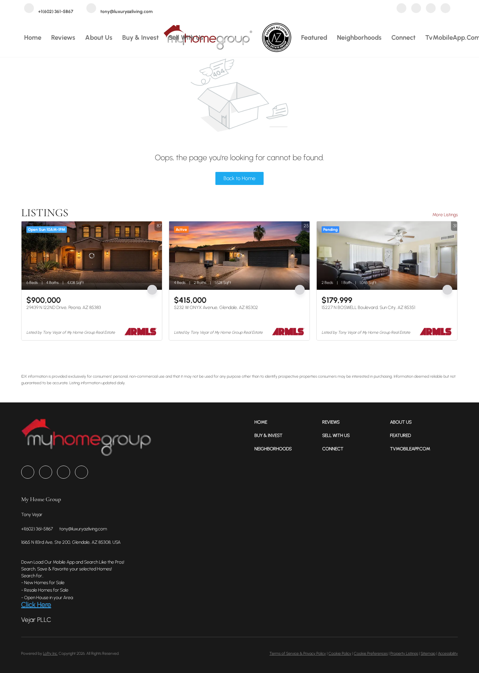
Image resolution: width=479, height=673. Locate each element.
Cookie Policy (339, 653)
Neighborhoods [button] (359, 37)
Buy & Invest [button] (140, 37)
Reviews (63, 37)
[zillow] (416, 9)
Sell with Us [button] (185, 37)
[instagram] (431, 9)
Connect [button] (403, 37)
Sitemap (428, 653)
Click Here (36, 604)
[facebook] (401, 9)
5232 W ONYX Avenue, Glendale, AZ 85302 (216, 307)
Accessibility (448, 653)
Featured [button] (314, 37)
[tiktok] (445, 9)
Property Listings (404, 653)
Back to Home (239, 178)
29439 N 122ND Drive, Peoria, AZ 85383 (63, 307)
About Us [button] (98, 37)
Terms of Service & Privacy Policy (297, 653)
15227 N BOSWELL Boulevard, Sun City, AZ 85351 (368, 307)
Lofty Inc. (50, 653)
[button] (288, 422)
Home (32, 37)
